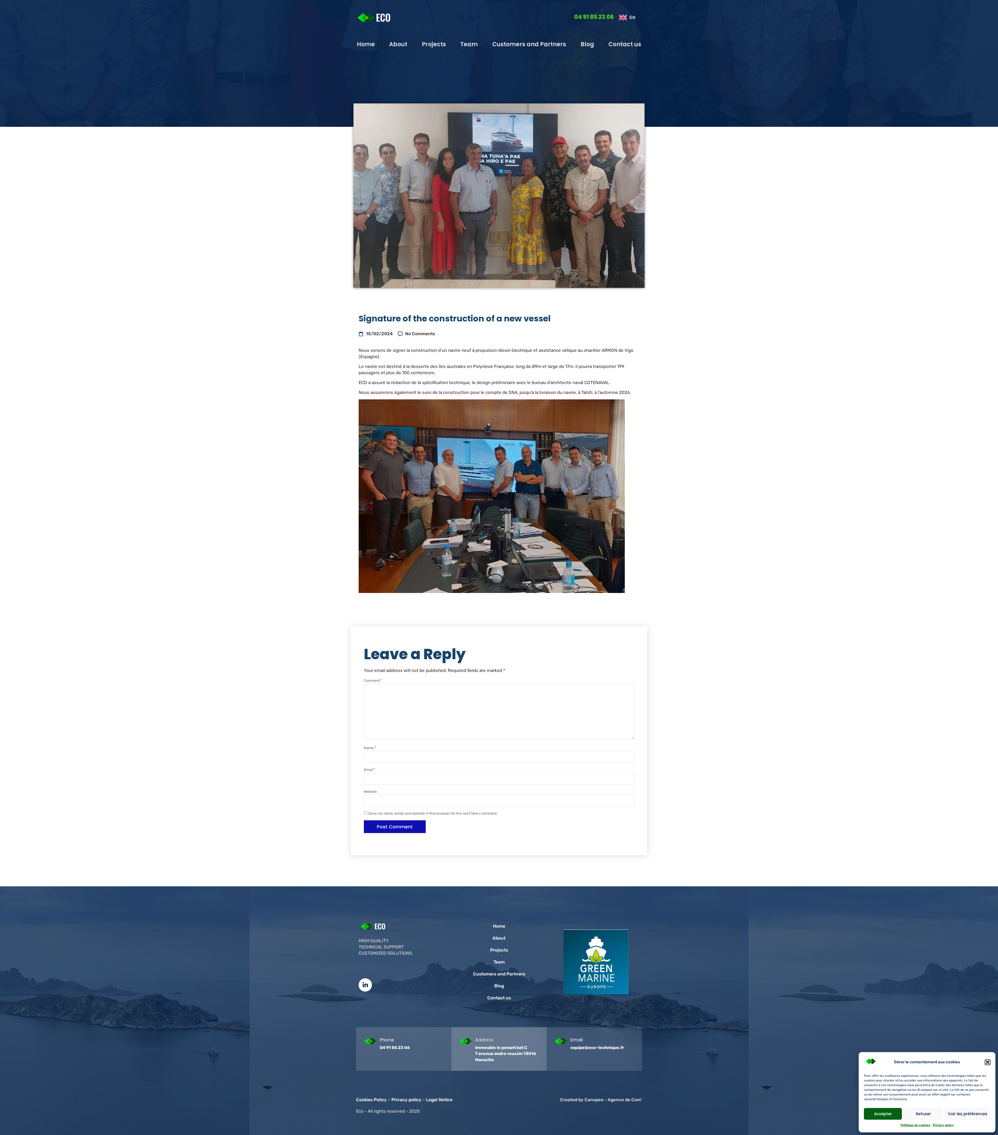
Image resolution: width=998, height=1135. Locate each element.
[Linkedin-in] (365, 985)
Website (370, 792)
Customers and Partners (529, 44)
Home (366, 44)
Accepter (883, 1114)
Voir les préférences (967, 1114)
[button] (987, 1062)
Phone (387, 1040)
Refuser (923, 1114)
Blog (587, 44)
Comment (373, 681)
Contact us (624, 44)
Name (370, 748)
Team (469, 44)
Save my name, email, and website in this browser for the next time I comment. (433, 813)
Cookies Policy (371, 1099)
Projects (434, 44)
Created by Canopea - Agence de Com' (601, 1099)
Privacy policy (943, 1125)
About (398, 44)
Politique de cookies (915, 1125)
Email (369, 770)
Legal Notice (439, 1099)
